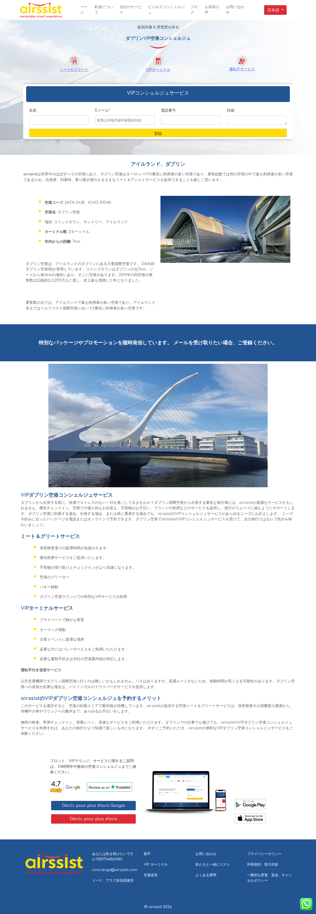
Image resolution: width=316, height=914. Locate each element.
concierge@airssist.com (114, 870)
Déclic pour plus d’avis (93, 819)
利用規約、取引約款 (262, 864)
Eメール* (102, 110)
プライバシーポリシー (264, 854)
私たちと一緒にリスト (213, 864)
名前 (33, 110)
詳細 (230, 110)
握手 (147, 854)
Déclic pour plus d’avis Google (93, 805)
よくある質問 (206, 875)
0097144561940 (110, 859)
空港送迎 (151, 875)
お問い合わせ (206, 854)
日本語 (273, 10)
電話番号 (168, 110)
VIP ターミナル (156, 864)
